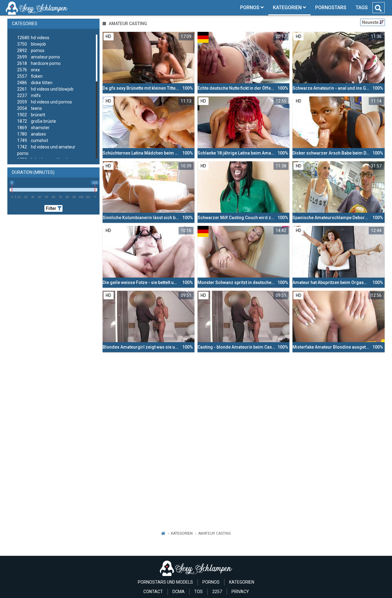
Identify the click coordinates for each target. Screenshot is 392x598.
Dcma (178, 591)
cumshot (32, 140)
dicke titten (34, 82)
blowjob (31, 44)
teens (29, 108)
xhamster (33, 127)
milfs (29, 95)
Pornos (211, 582)
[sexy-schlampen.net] (37, 7)
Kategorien (182, 533)
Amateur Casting (214, 533)
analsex (31, 134)
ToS (198, 591)
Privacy (240, 591)
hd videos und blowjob (45, 89)
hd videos (33, 37)
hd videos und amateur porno (46, 150)
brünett (31, 114)
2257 (217, 591)
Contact (153, 591)
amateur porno (38, 56)
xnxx (28, 69)
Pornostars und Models (165, 582)
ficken (30, 76)
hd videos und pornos (44, 101)
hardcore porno (39, 63)
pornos (30, 50)
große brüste (36, 121)
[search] (378, 8)
